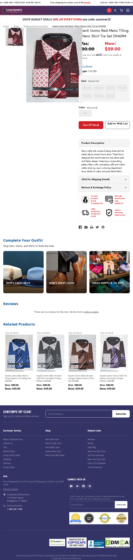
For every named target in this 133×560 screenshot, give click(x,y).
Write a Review (85, 66)
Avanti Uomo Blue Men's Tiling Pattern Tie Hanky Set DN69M (18, 378)
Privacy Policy (9, 467)
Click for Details (10, 489)
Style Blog (92, 447)
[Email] (86, 227)
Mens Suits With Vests (54, 455)
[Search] (109, 10)
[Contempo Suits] (12, 10)
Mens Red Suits (52, 439)
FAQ (5, 447)
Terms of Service (95, 467)
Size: (90, 80)
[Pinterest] (103, 227)
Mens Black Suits (52, 447)
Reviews (91, 439)
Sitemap (7, 463)
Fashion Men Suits (53, 451)
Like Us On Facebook (97, 463)
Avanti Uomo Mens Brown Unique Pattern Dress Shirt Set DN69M (81, 378)
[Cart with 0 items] (121, 10)
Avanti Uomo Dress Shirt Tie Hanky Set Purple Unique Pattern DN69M (113, 378)
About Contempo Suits (13, 439)
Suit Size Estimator (96, 455)
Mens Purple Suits (53, 443)
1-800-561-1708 (14, 509)
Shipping (7, 459)
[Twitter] (97, 227)
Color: (88, 107)
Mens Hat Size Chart (96, 459)
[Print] (91, 227)
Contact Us (7, 443)
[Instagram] (83, 486)
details (84, 2)
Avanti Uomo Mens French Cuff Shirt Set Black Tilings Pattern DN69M (49, 378)
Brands (91, 443)
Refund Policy (9, 451)
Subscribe (121, 413)
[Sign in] (115, 10)
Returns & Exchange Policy (96, 187)
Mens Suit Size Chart (97, 451)
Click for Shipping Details (95, 179)
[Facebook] (80, 227)
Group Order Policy (11, 455)
